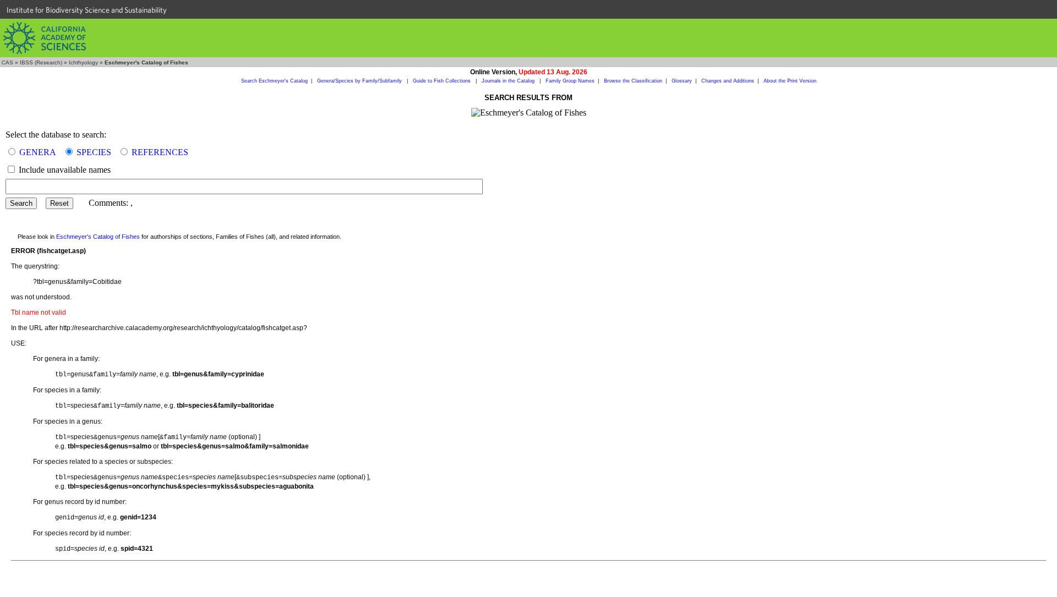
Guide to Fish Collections (442, 81)
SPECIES (94, 152)
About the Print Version (790, 81)
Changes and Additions (727, 81)
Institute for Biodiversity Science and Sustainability (87, 10)
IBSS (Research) (41, 62)
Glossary (682, 81)
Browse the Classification (633, 81)
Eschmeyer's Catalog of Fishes (98, 236)
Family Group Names (570, 81)
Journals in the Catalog (509, 81)
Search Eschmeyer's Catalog (274, 81)
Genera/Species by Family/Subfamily (360, 81)
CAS (7, 62)
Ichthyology (83, 62)
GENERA (37, 152)
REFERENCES (160, 152)
